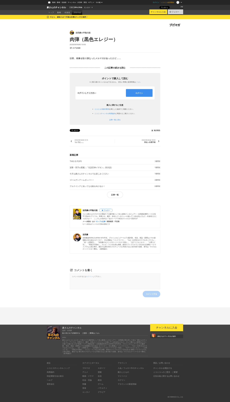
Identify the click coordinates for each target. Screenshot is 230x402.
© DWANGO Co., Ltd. (175, 397)
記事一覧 (115, 195)
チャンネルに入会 (158, 12)
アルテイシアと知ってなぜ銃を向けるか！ (87, 186)
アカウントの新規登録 (127, 384)
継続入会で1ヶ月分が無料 (166, 336)
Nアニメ (91, 2)
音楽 (84, 388)
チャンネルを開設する (162, 368)
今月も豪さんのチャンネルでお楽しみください (89, 174)
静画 (58, 2)
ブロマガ (77, 12)
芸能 (100, 372)
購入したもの (123, 372)
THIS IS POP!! (76, 161)
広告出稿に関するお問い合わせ (166, 376)
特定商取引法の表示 (55, 376)
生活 (100, 376)
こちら (138, 82)
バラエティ (102, 388)
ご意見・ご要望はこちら (91, 333)
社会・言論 (87, 380)
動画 (54, 2)
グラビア (101, 392)
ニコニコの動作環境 (102, 109)
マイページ (122, 376)
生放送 (64, 2)
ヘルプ (49, 380)
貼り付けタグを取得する (71, 333)
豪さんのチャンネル (56, 7)
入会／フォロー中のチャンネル (131, 368)
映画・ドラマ (88, 376)
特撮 (84, 384)
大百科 (79, 2)
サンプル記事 (101, 221)
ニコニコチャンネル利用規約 (105, 113)
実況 (85, 2)
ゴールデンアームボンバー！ (82, 180)
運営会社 (50, 384)
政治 (100, 380)
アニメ (85, 372)
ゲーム (100, 384)
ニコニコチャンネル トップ (58, 368)
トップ (51, 12)
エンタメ (87, 7)
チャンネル (72, 2)
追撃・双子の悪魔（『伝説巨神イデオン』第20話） (91, 167)
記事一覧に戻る (115, 120)
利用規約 (50, 372)
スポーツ (101, 368)
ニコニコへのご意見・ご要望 (165, 372)
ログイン (156, 2)
